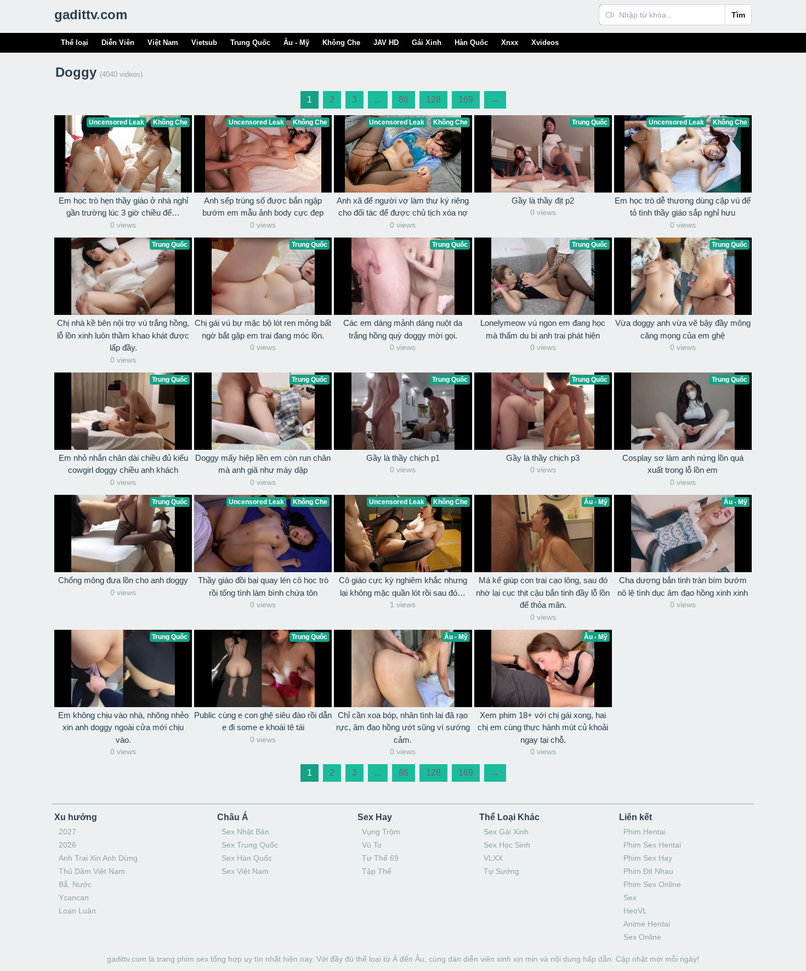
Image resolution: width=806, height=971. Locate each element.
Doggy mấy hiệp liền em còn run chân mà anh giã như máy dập (263, 464)
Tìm (738, 14)
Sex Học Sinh (507, 844)
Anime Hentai (646, 923)
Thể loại (74, 42)
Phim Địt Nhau (648, 871)
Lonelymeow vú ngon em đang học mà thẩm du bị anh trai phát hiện (542, 329)
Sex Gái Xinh (506, 831)
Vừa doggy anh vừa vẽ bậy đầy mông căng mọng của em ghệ (683, 329)
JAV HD (386, 42)
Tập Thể (376, 871)
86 (403, 99)
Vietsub (204, 42)
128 (433, 99)
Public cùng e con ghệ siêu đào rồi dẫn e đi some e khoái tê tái (263, 721)
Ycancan (74, 897)
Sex (630, 897)
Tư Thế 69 (380, 858)
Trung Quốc (250, 42)
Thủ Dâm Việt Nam (92, 871)
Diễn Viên (117, 42)
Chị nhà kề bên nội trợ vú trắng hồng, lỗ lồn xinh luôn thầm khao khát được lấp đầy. (123, 335)
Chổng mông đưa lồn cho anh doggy (123, 580)
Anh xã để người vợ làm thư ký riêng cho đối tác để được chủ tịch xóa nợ (403, 207)
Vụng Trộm (381, 831)
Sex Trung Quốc (250, 844)
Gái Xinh (426, 42)
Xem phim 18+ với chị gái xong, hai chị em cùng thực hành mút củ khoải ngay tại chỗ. (543, 727)
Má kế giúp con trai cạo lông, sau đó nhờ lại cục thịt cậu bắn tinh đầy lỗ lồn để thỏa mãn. (543, 592)
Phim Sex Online (652, 884)
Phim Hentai (644, 831)
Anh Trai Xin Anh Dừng (98, 858)
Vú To (372, 844)
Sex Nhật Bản (245, 831)
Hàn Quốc (471, 42)
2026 (67, 844)
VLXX (493, 858)
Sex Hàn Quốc (247, 858)
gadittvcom (90, 14)
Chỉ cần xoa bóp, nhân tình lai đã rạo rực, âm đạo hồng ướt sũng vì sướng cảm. (403, 727)
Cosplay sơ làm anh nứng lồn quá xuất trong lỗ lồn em (682, 464)
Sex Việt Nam (245, 871)
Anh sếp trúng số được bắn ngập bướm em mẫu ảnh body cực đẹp (262, 207)
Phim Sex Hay (647, 858)
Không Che (341, 42)
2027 (67, 831)
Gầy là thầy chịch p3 (543, 457)
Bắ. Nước (75, 884)
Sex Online (642, 937)
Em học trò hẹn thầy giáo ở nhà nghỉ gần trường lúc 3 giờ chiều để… (123, 207)
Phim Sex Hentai (652, 844)
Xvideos (545, 42)
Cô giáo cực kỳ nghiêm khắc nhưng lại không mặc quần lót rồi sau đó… (403, 586)
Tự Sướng (501, 871)
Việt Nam (162, 42)
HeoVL (635, 910)
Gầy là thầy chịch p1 (403, 457)
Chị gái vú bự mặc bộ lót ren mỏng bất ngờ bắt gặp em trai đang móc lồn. (263, 329)
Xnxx (509, 42)
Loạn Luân (77, 910)
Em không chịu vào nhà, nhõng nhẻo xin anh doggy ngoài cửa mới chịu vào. (123, 727)
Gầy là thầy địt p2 (543, 200)
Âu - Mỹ (296, 42)
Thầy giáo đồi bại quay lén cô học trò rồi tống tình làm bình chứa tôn (263, 586)
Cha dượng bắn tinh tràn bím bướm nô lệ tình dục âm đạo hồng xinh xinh (682, 586)
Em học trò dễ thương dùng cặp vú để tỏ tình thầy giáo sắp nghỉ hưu (683, 207)
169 (465, 99)
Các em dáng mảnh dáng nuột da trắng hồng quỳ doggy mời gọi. (402, 329)
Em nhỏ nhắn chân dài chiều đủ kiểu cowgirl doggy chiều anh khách (123, 464)
